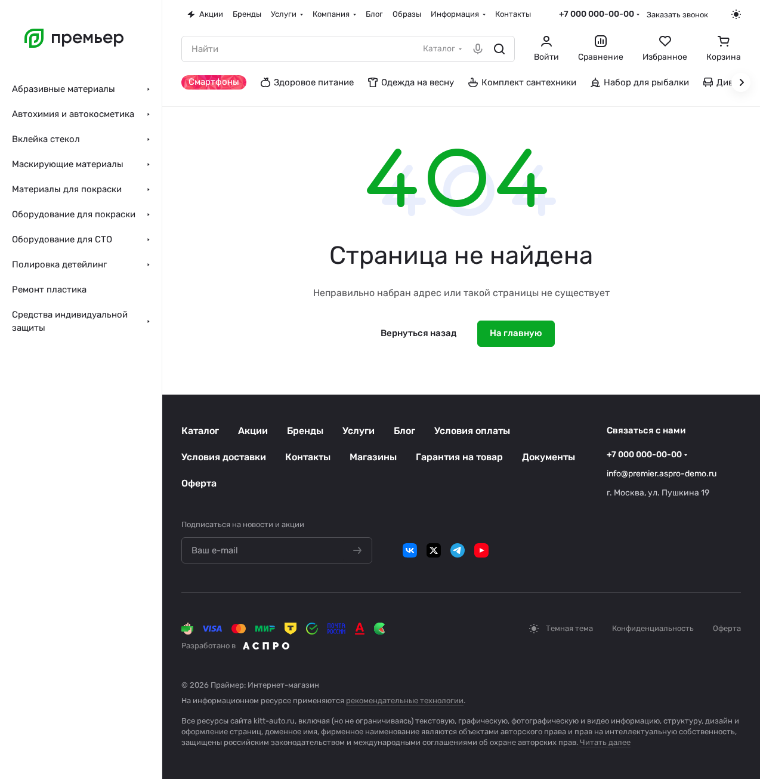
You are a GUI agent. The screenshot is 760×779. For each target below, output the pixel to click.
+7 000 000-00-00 (596, 14)
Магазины (373, 457)
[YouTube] (481, 550)
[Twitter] (434, 550)
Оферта (199, 483)
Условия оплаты (472, 430)
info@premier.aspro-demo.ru (661, 474)
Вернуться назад (418, 333)
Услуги (358, 430)
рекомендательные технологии (405, 700)
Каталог (200, 430)
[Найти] (499, 49)
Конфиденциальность (653, 628)
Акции (253, 430)
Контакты (307, 457)
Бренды (305, 430)
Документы (548, 457)
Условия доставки (223, 457)
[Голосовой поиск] (478, 49)
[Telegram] (457, 550)
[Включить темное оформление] (736, 14)
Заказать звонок (677, 14)
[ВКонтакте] (410, 550)
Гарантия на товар (459, 457)
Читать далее (605, 742)
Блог (404, 430)
